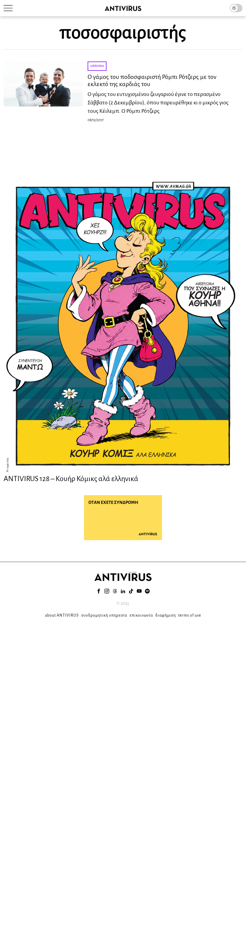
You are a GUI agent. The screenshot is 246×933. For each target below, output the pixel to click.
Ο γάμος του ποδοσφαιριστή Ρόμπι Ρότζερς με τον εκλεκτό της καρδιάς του (152, 80)
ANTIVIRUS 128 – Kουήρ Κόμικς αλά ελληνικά (71, 479)
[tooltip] (98, 591)
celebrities (97, 66)
